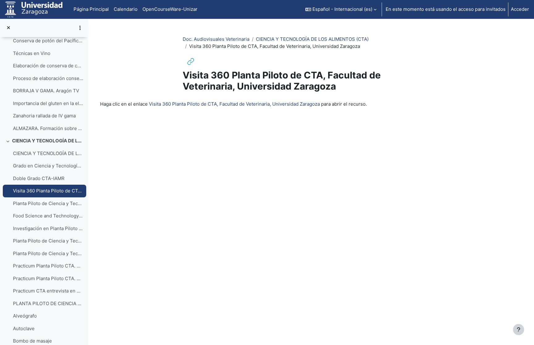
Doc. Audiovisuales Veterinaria (216, 39)
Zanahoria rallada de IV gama (44, 116)
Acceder (520, 9)
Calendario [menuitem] (126, 9)
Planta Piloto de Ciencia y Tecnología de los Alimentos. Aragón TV (48, 253)
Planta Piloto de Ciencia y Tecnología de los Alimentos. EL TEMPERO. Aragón (48, 241)
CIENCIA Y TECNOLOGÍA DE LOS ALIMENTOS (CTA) (47, 141)
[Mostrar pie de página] (518, 329)
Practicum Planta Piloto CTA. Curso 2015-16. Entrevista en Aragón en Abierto (48, 266)
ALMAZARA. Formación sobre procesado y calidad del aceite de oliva (48, 128)
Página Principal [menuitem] (91, 9)
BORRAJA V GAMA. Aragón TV (46, 91)
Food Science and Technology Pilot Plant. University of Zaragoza (48, 216)
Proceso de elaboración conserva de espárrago (48, 78)
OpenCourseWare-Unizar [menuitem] (169, 9)
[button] (340, 9)
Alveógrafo (25, 316)
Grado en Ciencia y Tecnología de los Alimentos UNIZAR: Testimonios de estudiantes (48, 166)
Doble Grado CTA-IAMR (39, 178)
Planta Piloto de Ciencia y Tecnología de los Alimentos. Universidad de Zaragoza (48, 203)
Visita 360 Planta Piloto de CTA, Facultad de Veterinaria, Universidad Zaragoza (48, 191)
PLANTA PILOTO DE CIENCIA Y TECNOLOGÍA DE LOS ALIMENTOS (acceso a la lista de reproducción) (48, 303)
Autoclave (24, 328)
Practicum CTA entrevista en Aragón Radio (48, 291)
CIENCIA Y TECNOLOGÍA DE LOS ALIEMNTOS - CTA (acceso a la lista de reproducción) (48, 153)
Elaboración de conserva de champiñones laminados (48, 66)
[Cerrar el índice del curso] (8, 28)
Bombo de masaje (32, 341)
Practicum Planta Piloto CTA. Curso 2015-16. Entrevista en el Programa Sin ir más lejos (48, 278)
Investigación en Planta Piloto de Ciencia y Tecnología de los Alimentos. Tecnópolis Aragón (48, 228)
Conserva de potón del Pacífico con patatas (48, 41)
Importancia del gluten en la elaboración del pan (48, 103)
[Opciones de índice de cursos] (80, 27)
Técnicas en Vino (31, 53)
